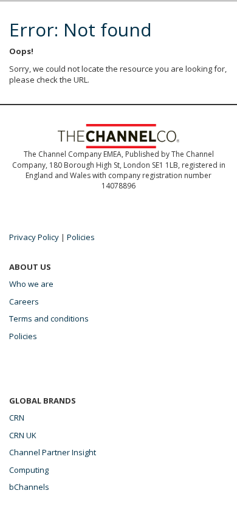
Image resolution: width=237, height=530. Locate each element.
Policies (81, 237)
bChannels (29, 486)
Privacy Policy (34, 237)
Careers (24, 301)
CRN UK (22, 435)
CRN (16, 417)
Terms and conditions (49, 318)
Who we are (31, 283)
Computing (29, 469)
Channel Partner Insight (52, 452)
